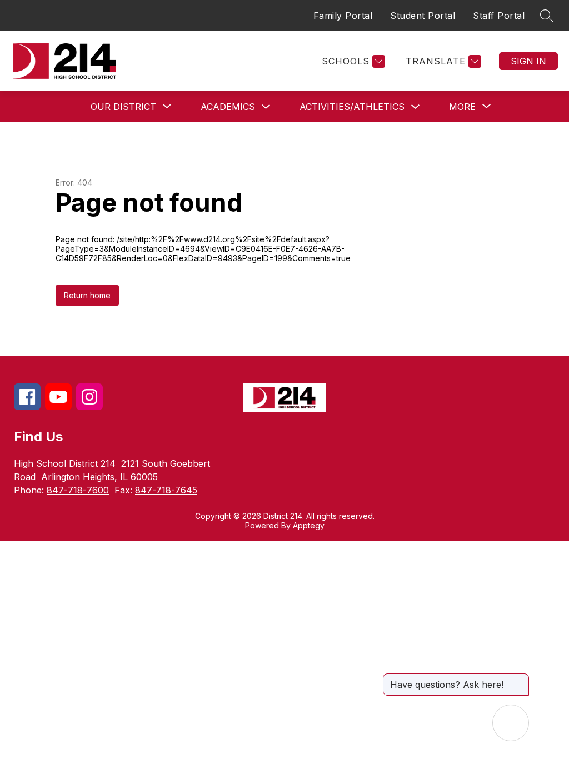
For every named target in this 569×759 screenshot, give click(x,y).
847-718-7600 (78, 490)
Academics (228, 106)
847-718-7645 (166, 490)
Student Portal (422, 15)
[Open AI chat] (510, 722)
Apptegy (309, 525)
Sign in (528, 61)
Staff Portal (499, 15)
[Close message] (520, 679)
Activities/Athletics (352, 106)
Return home (87, 295)
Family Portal (343, 15)
